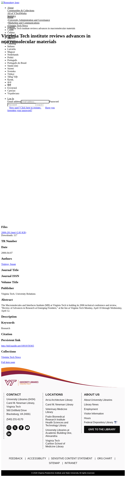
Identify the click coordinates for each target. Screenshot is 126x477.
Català (10, 29)
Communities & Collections (20, 10)
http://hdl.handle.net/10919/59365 (17, 345)
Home (10, 17)
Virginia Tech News (18, 25)
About (10, 7)
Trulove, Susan (8, 264)
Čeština (11, 32)
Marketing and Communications (23, 23)
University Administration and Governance (29, 20)
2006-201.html (13, 232)
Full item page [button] (8, 362)
